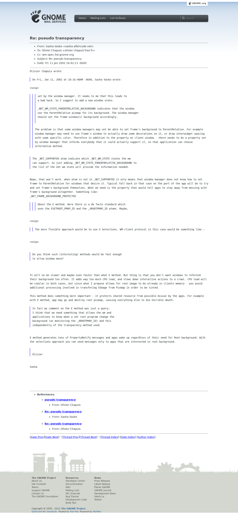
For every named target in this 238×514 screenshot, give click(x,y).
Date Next (51, 437)
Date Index (128, 437)
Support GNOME (41, 490)
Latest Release (102, 484)
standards (52, 511)
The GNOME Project (44, 478)
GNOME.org (199, 3)
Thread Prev (70, 437)
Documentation (74, 484)
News (97, 478)
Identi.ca (99, 496)
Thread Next (88, 437)
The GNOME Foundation (45, 496)
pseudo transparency (60, 399)
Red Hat (74, 511)
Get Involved (39, 484)
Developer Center (75, 481)
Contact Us (38, 493)
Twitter (98, 499)
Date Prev (37, 437)
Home (82, 18)
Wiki (68, 487)
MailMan (97, 511)
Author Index (146, 437)
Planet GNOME (102, 487)
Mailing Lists (98, 18)
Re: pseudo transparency (63, 411)
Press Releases (102, 481)
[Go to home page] (54, 24)
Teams (35, 487)
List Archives (118, 18)
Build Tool (71, 503)
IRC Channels (73, 493)
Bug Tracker (72, 496)
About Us (37, 481)
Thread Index (109, 437)
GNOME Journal (102, 490)
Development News (105, 493)
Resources (72, 478)
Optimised (37, 511)
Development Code (76, 499)
